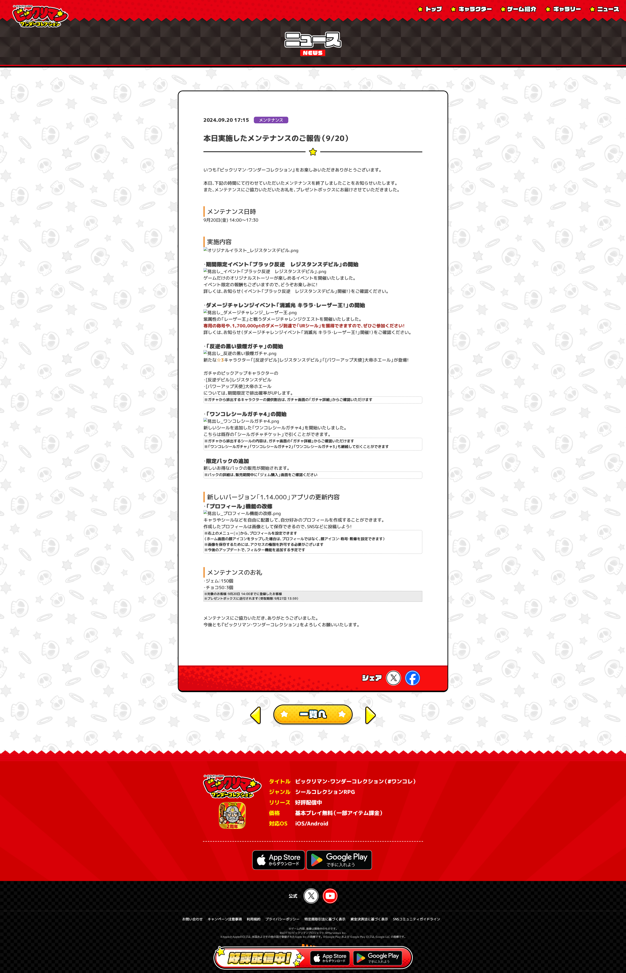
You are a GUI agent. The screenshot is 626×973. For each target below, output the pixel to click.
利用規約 (253, 919)
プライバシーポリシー (282, 919)
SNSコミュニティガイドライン (416, 919)
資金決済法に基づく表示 (369, 919)
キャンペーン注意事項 (225, 919)
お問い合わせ (192, 919)
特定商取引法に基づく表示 (325, 919)
